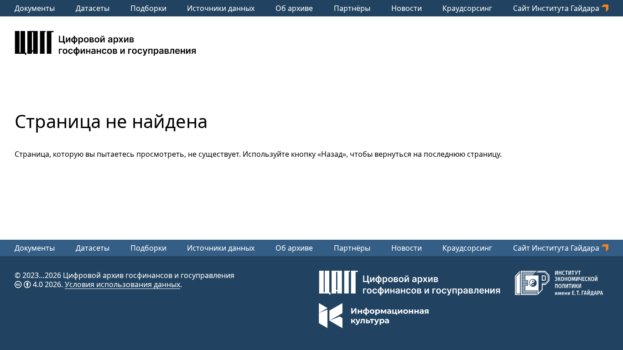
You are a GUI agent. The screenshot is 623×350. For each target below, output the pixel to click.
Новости (406, 8)
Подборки (148, 8)
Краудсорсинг (467, 8)
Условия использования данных (122, 284)
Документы (35, 8)
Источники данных (220, 8)
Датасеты (92, 8)
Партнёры (352, 8)
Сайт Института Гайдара (557, 8)
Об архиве (294, 8)
